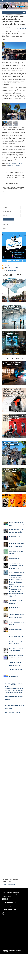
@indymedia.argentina (13, 267)
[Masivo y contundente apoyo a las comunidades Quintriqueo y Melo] (6, 524)
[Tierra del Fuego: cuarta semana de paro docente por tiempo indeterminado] (6, 602)
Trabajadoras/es (19, 163)
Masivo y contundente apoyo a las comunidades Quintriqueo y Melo (16, 524)
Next (24, 111)
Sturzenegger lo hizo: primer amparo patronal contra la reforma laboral (16, 726)
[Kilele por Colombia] (6, 677)
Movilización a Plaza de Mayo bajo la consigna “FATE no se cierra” (16, 595)
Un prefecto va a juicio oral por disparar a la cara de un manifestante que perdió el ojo (16, 558)
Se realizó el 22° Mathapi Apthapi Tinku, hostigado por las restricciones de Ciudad (16, 664)
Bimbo (10, 165)
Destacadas (14, 163)
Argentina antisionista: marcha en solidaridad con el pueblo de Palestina (16, 623)
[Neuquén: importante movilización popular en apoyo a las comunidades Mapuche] (6, 636)
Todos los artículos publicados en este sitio (11, 921)
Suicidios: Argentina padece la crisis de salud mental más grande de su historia (16, 691)
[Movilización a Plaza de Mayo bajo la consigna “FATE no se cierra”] (6, 595)
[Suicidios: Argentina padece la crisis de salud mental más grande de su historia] (6, 691)
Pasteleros (13, 165)
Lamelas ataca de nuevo (14, 536)
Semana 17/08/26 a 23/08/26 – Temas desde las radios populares (16, 650)
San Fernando (18, 165)
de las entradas (6, 928)
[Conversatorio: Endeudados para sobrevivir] (6, 712)
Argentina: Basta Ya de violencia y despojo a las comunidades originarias (16, 552)
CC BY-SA (9, 911)
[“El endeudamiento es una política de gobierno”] (6, 698)
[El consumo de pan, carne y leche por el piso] (6, 609)
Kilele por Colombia (13, 676)
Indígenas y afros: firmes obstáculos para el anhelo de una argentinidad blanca (19, 174)
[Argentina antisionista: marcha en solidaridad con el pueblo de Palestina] (6, 622)
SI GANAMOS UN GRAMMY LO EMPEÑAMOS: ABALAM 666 (9, 174)
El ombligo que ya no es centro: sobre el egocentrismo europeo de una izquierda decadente (16, 545)
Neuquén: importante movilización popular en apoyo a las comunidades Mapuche (16, 636)
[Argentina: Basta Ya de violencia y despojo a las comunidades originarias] (6, 551)
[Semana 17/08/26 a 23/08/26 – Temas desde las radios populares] (6, 650)
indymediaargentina (12, 268)
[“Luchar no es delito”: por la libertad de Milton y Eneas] (6, 671)
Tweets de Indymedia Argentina (8, 899)
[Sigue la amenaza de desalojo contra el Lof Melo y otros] (6, 643)
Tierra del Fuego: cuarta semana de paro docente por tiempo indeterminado (16, 602)
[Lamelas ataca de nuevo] (6, 538)
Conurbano (10, 163)
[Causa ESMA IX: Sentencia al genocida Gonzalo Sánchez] (6, 629)
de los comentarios (7, 930)
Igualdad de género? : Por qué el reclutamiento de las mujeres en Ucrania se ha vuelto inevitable (16, 531)
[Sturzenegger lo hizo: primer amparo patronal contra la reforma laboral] (6, 726)
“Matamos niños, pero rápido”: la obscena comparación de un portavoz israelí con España (16, 616)
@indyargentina (11, 265)
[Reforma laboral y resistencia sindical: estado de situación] (6, 657)
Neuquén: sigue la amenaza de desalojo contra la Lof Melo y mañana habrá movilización (16, 705)
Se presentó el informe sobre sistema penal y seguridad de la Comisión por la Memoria (16, 685)
